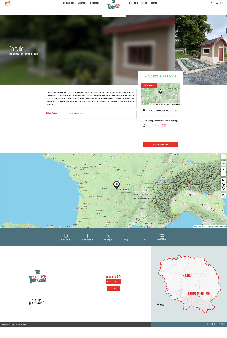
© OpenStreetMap (212, 227)
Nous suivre (87, 239)
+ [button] (223, 169)
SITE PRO (161, 239)
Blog (126, 239)
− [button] (223, 173)
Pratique (108, 239)
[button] (217, 3)
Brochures (66, 239)
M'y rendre (148, 85)
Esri (200, 227)
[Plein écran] (223, 157)
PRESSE (222, 324)
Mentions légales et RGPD (14, 324)
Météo (143, 239)
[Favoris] (213, 3)
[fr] (221, 3)
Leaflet (195, 227)
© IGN (203, 227)
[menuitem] (68, 3)
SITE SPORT (113, 282)
